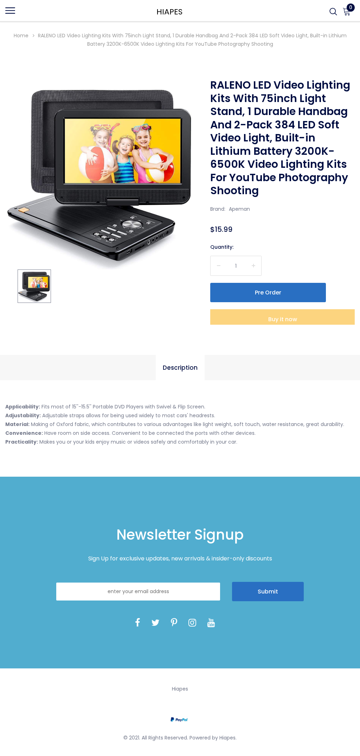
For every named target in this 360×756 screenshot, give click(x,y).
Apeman (239, 208)
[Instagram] (192, 622)
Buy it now (282, 319)
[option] (100, 173)
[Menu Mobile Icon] (10, 13)
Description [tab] (180, 367)
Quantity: (221, 246)
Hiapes (169, 11)
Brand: (217, 208)
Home (21, 35)
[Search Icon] (333, 13)
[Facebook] (137, 622)
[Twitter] (155, 622)
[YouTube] (211, 622)
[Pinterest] (174, 622)
